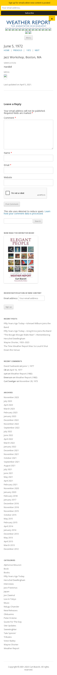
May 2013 (8, 537)
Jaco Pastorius (10, 587)
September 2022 (11, 427)
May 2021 (8, 476)
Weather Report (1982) (21, 373)
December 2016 (11, 503)
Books (7, 572)
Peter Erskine (10, 618)
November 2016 (11, 507)
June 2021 (8, 473)
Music (6, 602)
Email (7, 164)
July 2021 (8, 469)
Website (8, 177)
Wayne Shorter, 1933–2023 (16, 342)
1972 (28, 50)
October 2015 (10, 514)
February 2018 (10, 495)
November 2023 (11, 397)
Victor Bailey (10, 640)
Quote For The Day (13, 621)
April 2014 (8, 526)
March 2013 (9, 545)
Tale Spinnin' (10, 633)
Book (6, 568)
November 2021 (11, 454)
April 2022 (8, 439)
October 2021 (10, 458)
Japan (6, 591)
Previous (17, 50)
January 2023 (10, 416)
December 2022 (11, 420)
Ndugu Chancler (11, 606)
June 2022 (8, 435)
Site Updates (10, 625)
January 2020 (10, 492)
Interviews (9, 583)
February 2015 (10, 522)
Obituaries (9, 614)
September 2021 (11, 461)
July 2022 (8, 431)
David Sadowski (11, 366)
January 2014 (10, 530)
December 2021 (11, 450)
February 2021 (10, 484)
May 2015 (8, 518)
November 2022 (11, 423)
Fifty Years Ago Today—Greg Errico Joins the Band (27, 331)
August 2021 (9, 465)
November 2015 (11, 511)
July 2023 (8, 401)
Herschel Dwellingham (14, 580)
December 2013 (11, 533)
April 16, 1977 (16, 369)
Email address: (11, 298)
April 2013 (8, 541)
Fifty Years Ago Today (14, 576)
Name (8, 152)
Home (6, 50)
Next (37, 50)
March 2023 (9, 408)
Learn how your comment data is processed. (27, 212)
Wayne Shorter (11, 644)
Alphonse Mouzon (12, 564)
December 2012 (11, 549)
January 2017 (10, 499)
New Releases (11, 610)
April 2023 (8, 404)
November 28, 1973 (29, 381)
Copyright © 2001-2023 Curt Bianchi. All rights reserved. (28, 668)
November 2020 (11, 488)
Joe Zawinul (9, 595)
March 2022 (9, 442)
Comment (10, 117)
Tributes (8, 637)
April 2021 (8, 480)
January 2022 (10, 446)
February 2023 (10, 412)
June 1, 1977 (28, 366)
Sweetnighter (10, 629)
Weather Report (11, 648)
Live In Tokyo (10, 599)
